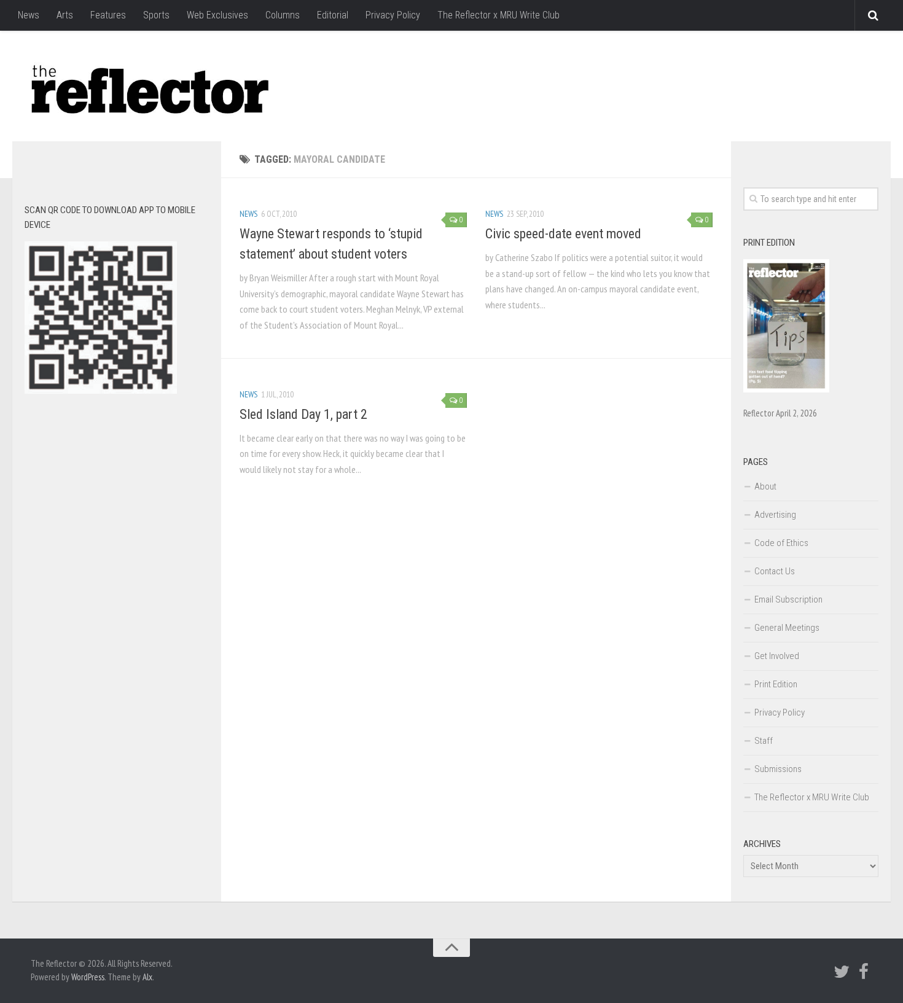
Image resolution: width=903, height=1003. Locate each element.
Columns (282, 15)
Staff (763, 740)
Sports (156, 15)
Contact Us (774, 571)
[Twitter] (841, 971)
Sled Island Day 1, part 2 (303, 414)
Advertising (775, 514)
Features (108, 15)
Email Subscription (788, 599)
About (765, 486)
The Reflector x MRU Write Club (498, 15)
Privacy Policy (393, 15)
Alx (147, 977)
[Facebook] (863, 971)
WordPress (87, 977)
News (28, 15)
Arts (65, 15)
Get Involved (776, 656)
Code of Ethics (781, 542)
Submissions (778, 769)
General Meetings (786, 627)
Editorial (332, 15)
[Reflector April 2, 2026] (786, 389)
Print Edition (775, 684)
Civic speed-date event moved (563, 233)
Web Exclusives (217, 15)
